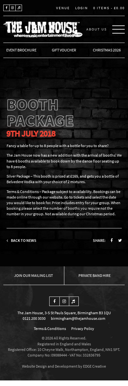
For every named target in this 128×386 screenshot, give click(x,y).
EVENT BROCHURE (21, 50)
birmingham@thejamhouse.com (78, 318)
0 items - (109, 8)
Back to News (23, 240)
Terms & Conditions (50, 328)
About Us (96, 29)
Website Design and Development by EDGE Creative (64, 366)
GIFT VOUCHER (64, 50)
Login (81, 8)
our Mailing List (38, 275)
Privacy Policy (82, 328)
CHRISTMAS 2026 (107, 50)
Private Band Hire (94, 275)
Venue (63, 8)
